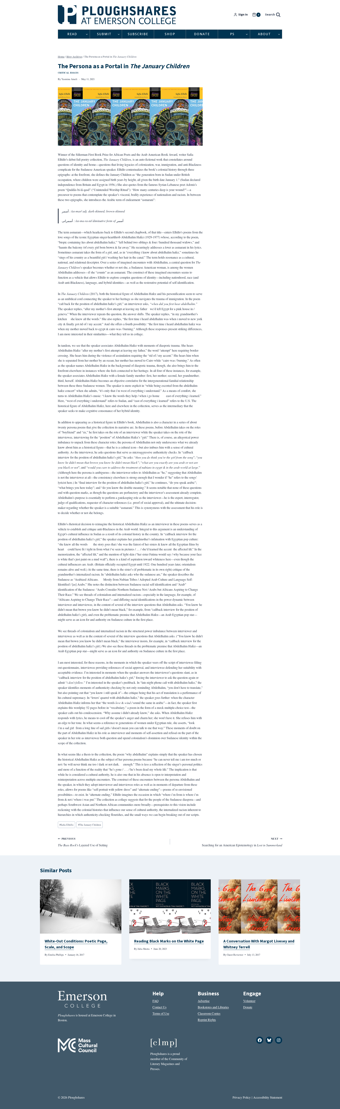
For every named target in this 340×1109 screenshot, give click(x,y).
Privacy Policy (242, 1097)
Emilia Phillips (56, 954)
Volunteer (249, 1001)
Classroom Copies (209, 1013)
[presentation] (80, 906)
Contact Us (159, 1007)
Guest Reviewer (235, 954)
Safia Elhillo (66, 824)
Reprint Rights (207, 1020)
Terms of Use (160, 1013)
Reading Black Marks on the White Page (169, 941)
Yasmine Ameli (69, 79)
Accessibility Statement (267, 1097)
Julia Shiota (144, 949)
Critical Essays (68, 72)
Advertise (204, 1001)
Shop (170, 34)
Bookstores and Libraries (213, 1007)
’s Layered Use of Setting (83, 842)
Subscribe (138, 34)
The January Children (89, 824)
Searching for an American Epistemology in (242, 842)
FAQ (155, 1001)
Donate (202, 34)
